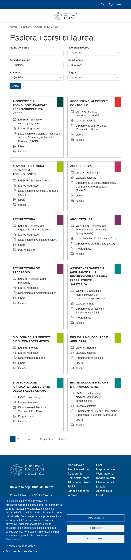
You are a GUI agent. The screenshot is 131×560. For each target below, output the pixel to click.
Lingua (71, 72)
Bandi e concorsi (78, 491)
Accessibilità (104, 491)
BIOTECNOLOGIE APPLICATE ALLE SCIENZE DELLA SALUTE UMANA (31, 386)
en (102, 4)
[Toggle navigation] (118, 4)
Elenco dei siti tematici (105, 484)
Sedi (99, 465)
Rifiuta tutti (96, 528)
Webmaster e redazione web (105, 475)
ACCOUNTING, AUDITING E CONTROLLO (89, 103)
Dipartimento (75, 60)
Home (14, 26)
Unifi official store (78, 478)
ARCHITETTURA (24, 219)
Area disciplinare (20, 60)
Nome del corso (19, 47)
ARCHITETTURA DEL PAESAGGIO (27, 270)
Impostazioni (96, 518)
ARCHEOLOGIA (81, 166)
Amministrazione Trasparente (78, 471)
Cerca (15, 86)
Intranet (72, 495)
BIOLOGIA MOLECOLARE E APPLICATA (89, 339)
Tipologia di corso (78, 47)
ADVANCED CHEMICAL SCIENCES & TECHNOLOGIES (29, 170)
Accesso (15, 72)
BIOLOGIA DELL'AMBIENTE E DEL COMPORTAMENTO (32, 339)
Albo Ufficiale (75, 465)
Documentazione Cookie (21, 551)
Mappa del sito (105, 469)
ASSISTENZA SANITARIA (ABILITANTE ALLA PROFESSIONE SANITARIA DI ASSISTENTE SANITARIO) (88, 276)
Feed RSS (102, 495)
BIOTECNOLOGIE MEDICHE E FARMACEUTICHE (89, 384)
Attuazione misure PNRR (78, 484)
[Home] (65, 16)
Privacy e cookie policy (20, 545)
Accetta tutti (95, 538)
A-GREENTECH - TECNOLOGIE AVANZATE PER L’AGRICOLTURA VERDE (30, 107)
